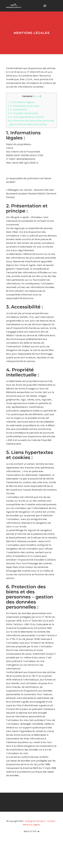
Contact (51, 821)
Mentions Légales (31, 824)
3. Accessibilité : (18, 109)
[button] (45, 6)
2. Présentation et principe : (24, 106)
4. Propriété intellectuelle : (23, 113)
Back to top (30, 831)
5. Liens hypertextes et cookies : (26, 117)
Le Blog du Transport (35, 821)
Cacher (36, 96)
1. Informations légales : (21, 102)
